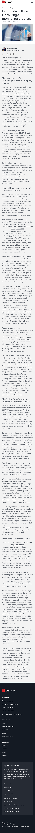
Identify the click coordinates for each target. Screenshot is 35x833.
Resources (5, 8)
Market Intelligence (8, 710)
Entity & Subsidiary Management (11, 714)
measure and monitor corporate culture (16, 60)
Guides (4, 733)
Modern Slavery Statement (12, 808)
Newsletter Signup (7, 736)
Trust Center (8, 801)
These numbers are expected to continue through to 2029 (17, 227)
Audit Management (8, 707)
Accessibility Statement (11, 811)
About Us (5, 745)
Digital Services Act (10, 793)
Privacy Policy (8, 784)
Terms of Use (8, 787)
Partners (4, 755)
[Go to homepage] (8, 690)
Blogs (11, 8)
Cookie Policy (8, 790)
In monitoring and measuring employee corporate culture (17, 543)
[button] (32, 2)
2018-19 (5, 410)
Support (4, 752)
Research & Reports (8, 726)
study (27, 286)
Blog (3, 723)
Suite (18, 410)
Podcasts (5, 729)
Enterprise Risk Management (10, 704)
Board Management (8, 701)
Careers (4, 748)
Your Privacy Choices (10, 798)
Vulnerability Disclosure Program (14, 805)
